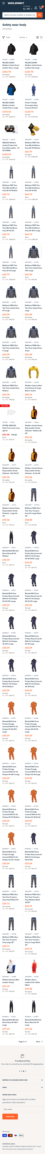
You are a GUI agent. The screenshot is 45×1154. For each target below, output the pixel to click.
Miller (4, 59)
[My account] (36, 7)
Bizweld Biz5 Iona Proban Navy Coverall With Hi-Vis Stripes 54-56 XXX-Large (10, 597)
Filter (8, 37)
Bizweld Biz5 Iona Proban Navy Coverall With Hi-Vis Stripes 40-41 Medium (10, 683)
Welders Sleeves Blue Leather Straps (10, 981)
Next (38, 1042)
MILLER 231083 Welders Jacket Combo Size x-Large (10, 105)
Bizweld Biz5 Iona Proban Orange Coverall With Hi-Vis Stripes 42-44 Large (33, 771)
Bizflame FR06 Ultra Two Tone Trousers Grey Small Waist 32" (10, 897)
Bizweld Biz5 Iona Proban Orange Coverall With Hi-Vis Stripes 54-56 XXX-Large (10, 726)
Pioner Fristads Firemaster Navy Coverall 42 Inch (31, 105)
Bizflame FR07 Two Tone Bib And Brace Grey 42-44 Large (9, 268)
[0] (40, 7)
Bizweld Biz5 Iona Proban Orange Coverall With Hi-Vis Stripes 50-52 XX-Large (33, 726)
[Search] (40, 15)
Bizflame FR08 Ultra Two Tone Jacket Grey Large (33, 308)
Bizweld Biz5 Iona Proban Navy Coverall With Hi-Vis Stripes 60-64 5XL (33, 856)
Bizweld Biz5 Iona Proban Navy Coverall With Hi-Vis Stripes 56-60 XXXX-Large (33, 555)
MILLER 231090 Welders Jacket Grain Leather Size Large (33, 65)
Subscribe (10, 1116)
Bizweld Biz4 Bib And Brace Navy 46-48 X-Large (10, 1022)
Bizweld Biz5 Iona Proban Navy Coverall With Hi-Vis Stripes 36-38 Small (33, 683)
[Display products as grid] (37, 37)
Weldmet (28, 99)
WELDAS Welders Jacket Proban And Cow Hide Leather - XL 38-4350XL (10, 147)
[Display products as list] (41, 37)
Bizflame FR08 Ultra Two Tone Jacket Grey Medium (10, 388)
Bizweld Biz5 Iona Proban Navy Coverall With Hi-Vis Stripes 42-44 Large (33, 640)
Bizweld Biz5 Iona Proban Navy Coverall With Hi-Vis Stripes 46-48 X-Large (10, 640)
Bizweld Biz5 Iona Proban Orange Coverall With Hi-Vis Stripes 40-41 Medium (10, 813)
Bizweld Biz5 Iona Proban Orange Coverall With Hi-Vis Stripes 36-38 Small (33, 813)
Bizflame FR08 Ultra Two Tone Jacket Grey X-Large (10, 348)
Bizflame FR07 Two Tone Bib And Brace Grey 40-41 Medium (32, 145)
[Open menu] (3, 3)
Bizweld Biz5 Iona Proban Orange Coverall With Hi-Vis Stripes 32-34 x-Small (10, 856)
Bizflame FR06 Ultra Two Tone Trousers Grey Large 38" (10, 939)
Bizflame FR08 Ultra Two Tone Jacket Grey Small (33, 348)
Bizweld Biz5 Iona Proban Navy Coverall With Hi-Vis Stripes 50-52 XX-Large (33, 597)
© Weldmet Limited (8, 1143)
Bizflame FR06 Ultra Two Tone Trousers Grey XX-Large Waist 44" (33, 512)
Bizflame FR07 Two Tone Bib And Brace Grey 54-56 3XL (32, 188)
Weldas (5, 139)
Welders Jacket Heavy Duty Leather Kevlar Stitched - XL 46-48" (33, 470)
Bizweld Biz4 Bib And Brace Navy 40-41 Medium (10, 553)
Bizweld (5, 547)
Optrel (5, 422)
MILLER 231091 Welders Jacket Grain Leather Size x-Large (10, 65)
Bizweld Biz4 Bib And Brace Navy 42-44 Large (33, 1022)
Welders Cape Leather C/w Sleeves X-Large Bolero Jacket (33, 388)
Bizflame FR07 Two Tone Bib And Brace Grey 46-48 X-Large (32, 228)
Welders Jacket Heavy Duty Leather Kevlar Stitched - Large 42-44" (11, 512)
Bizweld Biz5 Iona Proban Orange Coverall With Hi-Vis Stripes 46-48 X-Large (11, 771)
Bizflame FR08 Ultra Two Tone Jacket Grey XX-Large (10, 308)
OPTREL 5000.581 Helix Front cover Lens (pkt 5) (11, 428)
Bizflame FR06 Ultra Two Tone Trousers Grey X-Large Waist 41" (32, 941)
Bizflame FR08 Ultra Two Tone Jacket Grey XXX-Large (33, 268)
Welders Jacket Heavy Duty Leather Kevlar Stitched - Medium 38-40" (33, 429)
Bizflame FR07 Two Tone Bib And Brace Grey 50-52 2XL (9, 228)
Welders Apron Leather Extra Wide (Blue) (32, 982)
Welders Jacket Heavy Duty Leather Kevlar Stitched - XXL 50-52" (11, 470)
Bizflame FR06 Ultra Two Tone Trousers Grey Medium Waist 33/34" (32, 898)
